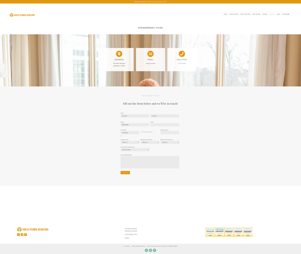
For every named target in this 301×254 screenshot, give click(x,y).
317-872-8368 (129, 234)
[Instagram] (22, 234)
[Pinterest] (25, 234)
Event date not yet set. (147, 132)
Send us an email (150, 63)
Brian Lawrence (173, 246)
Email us (127, 238)
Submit (125, 172)
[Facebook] (18, 234)
